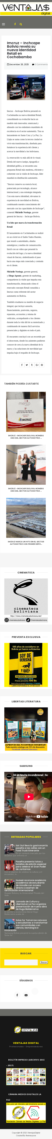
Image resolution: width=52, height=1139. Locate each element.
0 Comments (41, 64)
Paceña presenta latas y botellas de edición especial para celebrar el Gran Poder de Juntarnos (31, 865)
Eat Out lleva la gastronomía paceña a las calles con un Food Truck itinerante (32, 848)
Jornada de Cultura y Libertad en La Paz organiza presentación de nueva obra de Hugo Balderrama (31, 905)
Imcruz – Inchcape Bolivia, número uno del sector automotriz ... (26, 437)
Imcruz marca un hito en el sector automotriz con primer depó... (26, 543)
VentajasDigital (34, 1133)
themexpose (31, 1135)
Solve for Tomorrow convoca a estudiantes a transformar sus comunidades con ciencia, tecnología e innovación (26, 925)
